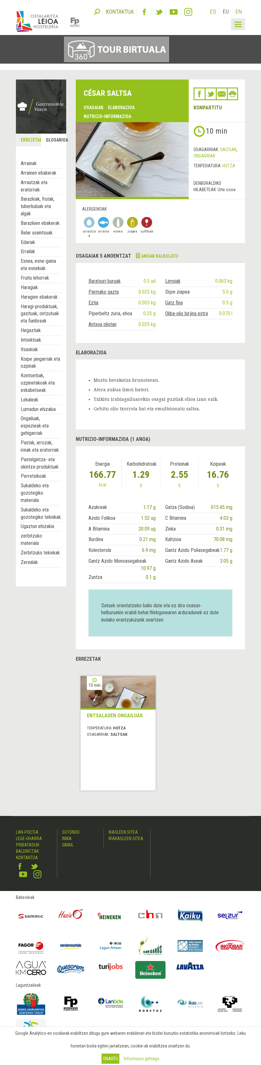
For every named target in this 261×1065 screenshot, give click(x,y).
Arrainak (29, 163)
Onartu (110, 1058)
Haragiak (29, 287)
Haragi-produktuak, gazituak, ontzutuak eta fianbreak (40, 313)
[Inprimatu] (232, 93)
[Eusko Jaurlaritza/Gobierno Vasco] (31, 1003)
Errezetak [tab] (30, 140)
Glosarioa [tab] (56, 140)
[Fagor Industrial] (31, 946)
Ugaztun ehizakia (37, 526)
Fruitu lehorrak (35, 278)
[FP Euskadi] (71, 1003)
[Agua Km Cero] (31, 968)
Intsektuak (31, 340)
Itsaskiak (29, 349)
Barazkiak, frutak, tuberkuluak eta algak (37, 206)
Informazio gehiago (141, 1058)
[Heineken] (110, 916)
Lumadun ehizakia (38, 409)
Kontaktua (27, 857)
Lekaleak (29, 400)
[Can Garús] (150, 946)
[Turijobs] (110, 967)
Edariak (28, 242)
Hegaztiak (31, 330)
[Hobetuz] (150, 1003)
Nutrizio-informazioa (107, 116)
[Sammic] (31, 916)
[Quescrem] (71, 969)
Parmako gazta (103, 292)
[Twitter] (159, 12)
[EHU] (230, 1003)
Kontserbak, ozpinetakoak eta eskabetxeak (38, 382)
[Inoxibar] (230, 946)
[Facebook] (144, 12)
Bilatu (97, 11)
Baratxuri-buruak (104, 281)
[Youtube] (174, 12)
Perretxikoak (33, 476)
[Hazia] (71, 916)
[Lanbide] (110, 1003)
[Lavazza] (190, 965)
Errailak (28, 251)
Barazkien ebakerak (40, 223)
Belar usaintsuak (37, 233)
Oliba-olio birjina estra (186, 313)
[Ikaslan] (190, 1003)
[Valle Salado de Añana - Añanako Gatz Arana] (190, 946)
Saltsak (228, 149)
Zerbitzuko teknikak (40, 553)
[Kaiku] (190, 916)
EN (239, 11)
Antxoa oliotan (102, 324)
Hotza (228, 165)
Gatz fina (174, 303)
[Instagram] (188, 12)
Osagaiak (93, 107)
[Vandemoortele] (71, 946)
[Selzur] (230, 916)
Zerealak (29, 562)
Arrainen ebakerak (38, 173)
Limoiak (172, 281)
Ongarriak (204, 155)
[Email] (222, 93)
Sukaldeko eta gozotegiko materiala (35, 493)
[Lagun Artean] (110, 946)
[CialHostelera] (150, 916)
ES (213, 11)
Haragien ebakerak (39, 297)
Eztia (93, 303)
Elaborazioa (121, 107)
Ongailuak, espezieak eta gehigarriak (35, 425)
